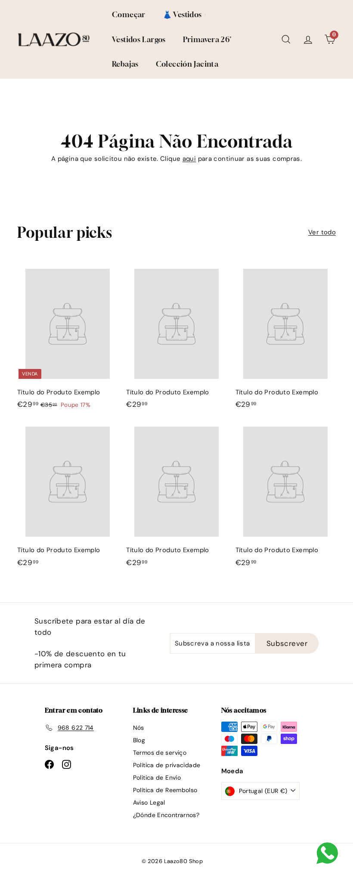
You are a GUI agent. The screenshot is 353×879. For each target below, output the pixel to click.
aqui (189, 158)
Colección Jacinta (187, 63)
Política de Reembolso (165, 790)
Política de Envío (157, 777)
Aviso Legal (149, 802)
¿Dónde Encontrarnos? (166, 815)
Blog (139, 740)
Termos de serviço (159, 752)
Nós (138, 727)
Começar (129, 14)
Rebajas (125, 63)
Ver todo (322, 232)
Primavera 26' (207, 39)
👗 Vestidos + (185, 14)
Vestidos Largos (139, 39)
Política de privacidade (167, 765)
